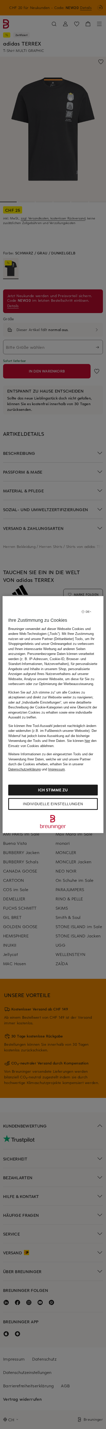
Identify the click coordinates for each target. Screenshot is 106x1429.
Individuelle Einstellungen (53, 804)
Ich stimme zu (53, 789)
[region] (53, 714)
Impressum (56, 769)
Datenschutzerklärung (24, 769)
